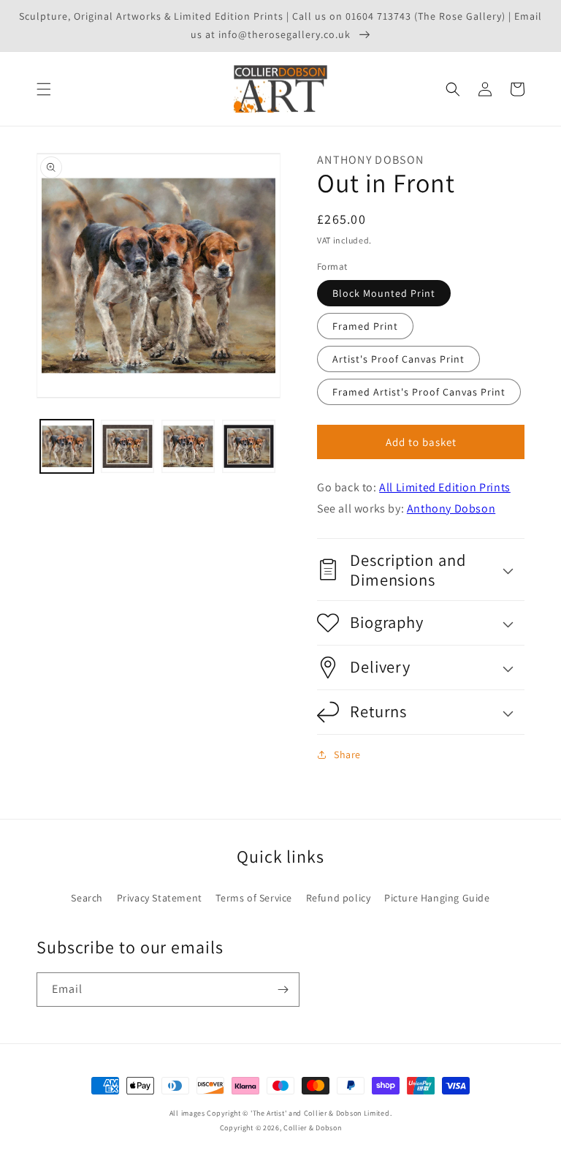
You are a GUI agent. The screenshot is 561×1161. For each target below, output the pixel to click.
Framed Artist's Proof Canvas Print (418, 391)
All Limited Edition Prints (445, 487)
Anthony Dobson (451, 508)
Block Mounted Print (383, 293)
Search (87, 897)
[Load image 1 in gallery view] (67, 446)
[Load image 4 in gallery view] (248, 446)
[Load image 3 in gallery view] (188, 446)
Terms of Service (253, 897)
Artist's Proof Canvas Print (398, 359)
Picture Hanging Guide (437, 897)
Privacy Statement (159, 897)
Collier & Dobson (312, 1127)
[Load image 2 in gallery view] (127, 446)
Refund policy (338, 897)
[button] (44, 89)
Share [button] (347, 754)
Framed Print (365, 326)
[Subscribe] (283, 989)
